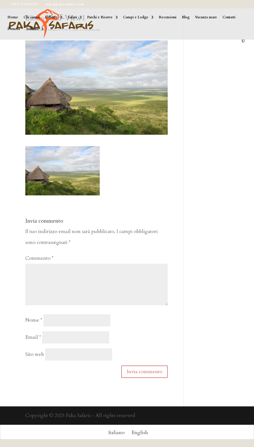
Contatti (228, 18)
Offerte (51, 18)
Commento (39, 258)
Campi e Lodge (135, 18)
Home (12, 18)
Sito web (34, 354)
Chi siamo (32, 18)
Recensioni (167, 18)
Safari (72, 18)
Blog (186, 18)
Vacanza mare (206, 18)
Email (33, 337)
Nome (33, 320)
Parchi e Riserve (100, 18)
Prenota (13, 29)
